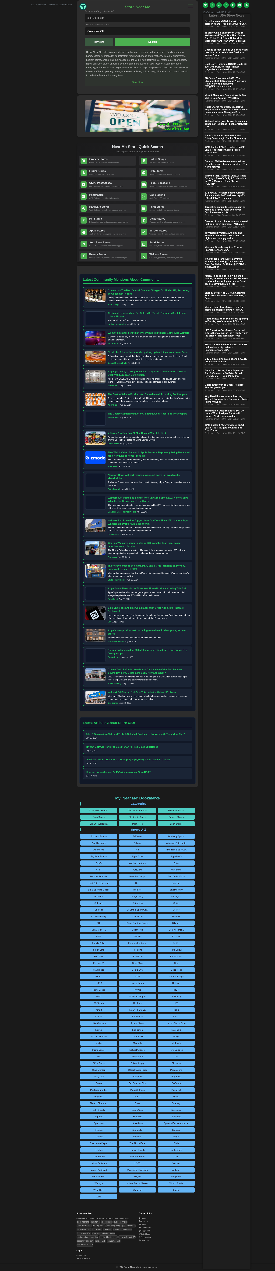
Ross (137, 1103)
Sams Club (137, 1110)
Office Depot (98, 1063)
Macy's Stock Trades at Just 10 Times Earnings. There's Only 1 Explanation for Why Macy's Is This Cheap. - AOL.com (225, 179)
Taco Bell (137, 1136)
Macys (176, 1036)
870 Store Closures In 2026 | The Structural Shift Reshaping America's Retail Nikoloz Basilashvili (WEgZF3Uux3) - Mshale (225, 82)
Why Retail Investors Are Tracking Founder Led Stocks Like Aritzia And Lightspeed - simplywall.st (225, 235)
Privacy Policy (81, 1255)
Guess (98, 976)
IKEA (98, 996)
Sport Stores (176, 823)
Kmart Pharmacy (137, 1010)
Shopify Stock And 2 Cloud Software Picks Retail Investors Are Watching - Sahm (225, 295)
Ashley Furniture (137, 863)
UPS (176, 1156)
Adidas (137, 843)
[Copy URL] (246, 5)
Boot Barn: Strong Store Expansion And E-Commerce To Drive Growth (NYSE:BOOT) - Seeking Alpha (224, 373)
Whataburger (98, 1176)
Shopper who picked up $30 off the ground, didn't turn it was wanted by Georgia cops (147, 652)
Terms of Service (83, 1258)
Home (143, 1218)
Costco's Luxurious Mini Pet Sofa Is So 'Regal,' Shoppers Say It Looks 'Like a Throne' (147, 315)
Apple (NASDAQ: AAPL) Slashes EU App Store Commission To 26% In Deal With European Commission (147, 373)
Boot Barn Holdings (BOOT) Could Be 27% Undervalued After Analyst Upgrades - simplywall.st (226, 67)
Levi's (176, 1016)
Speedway (137, 1123)
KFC (176, 1003)
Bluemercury (176, 889)
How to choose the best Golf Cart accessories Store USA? (118, 772)
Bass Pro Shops (137, 876)
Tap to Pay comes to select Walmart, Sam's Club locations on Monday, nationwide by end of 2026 (147, 567)
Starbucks (137, 1130)
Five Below (176, 949)
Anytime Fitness (99, 856)
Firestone (137, 949)
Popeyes (98, 1096)
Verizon (176, 1163)
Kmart (99, 1010)
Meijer (99, 1043)
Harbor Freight (176, 976)
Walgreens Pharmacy (137, 1170)
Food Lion (137, 956)
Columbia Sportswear (137, 909)
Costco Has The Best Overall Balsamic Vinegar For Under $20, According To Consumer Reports (148, 292)
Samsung (176, 1110)
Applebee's (176, 856)
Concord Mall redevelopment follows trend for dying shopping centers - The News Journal (226, 164)
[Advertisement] (48, 53)
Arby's (99, 863)
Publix (137, 1096)
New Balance (176, 1050)
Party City (99, 1076)
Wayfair (137, 1176)
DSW (98, 936)
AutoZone (137, 869)
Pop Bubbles (146, 1237)
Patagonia (137, 1076)
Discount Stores (176, 810)
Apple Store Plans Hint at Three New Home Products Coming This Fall (147, 588)
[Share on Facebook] (212, 5)
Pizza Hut (176, 1090)
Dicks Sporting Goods (137, 923)
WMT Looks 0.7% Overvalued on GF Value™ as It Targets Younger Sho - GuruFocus (225, 428)
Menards (137, 1043)
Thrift (176, 1143)
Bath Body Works (176, 876)
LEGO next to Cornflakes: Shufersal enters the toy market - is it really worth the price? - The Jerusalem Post (226, 333)
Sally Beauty (99, 1110)
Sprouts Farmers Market (176, 1123)
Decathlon (137, 916)
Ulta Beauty (99, 1156)
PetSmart (176, 1083)
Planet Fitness (137, 1090)
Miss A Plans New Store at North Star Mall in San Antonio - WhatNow (225, 96)
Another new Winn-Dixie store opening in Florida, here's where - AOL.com (226, 320)
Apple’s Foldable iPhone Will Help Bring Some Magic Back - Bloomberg (225, 136)
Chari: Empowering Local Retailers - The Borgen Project (225, 386)
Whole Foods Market (137, 1183)
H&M (137, 976)
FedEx (176, 943)
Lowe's (98, 1030)
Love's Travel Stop (176, 1023)
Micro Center (98, 1050)
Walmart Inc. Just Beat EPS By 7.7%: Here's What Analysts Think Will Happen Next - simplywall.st (225, 413)
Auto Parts (176, 869)
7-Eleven (137, 836)
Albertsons (98, 849)
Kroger (98, 1016)
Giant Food (98, 970)
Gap (176, 963)
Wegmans (176, 1176)
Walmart (176, 1170)
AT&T (99, 869)
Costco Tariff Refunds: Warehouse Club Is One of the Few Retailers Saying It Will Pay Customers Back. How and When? (145, 671)
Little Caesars (99, 1023)
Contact (144, 1224)
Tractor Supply (137, 1150)
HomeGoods (98, 990)
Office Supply (137, 1063)
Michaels (176, 1043)
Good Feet (176, 970)
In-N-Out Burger (137, 996)
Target (176, 1136)
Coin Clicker (145, 1234)
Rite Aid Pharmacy (99, 1103)
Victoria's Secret (99, 1170)
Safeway (176, 1103)
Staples (98, 1130)
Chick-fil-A (137, 903)
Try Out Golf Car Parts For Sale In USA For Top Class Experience (122, 746)
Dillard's (176, 923)
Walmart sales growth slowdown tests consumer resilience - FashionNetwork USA (226, 124)
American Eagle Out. (176, 849)
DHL (99, 923)
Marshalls (176, 1030)
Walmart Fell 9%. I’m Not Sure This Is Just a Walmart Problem (142, 692)
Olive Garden (99, 1070)
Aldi (137, 849)
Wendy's (99, 1183)
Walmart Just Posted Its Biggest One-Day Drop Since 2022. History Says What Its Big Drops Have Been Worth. (148, 499)
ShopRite (137, 1116)
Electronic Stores (137, 817)
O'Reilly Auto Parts (137, 1070)
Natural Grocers (137, 1050)
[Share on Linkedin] (226, 5)
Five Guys (99, 956)
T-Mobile (98, 1136)
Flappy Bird (145, 1231)
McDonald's (137, 1036)
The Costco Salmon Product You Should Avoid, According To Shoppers (147, 394)
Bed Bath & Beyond (99, 883)
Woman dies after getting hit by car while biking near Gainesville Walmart (148, 332)
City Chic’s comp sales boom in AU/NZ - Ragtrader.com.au (226, 360)
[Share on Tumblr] (233, 5)
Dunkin (137, 936)
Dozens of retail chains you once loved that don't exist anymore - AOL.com (226, 222)
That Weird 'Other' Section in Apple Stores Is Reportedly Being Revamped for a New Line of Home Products (149, 454)
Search (152, 42)
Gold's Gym (137, 970)
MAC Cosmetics (99, 1036)
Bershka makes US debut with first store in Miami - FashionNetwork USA (226, 22)
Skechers (176, 1116)
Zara (98, 1196)
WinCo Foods (176, 1183)
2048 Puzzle (146, 1228)
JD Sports (99, 1003)
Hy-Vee (137, 990)
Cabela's (98, 903)
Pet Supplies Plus (137, 1083)
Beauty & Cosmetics (99, 810)
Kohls (176, 1010)
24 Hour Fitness (99, 836)
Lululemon (137, 1030)
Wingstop (137, 1190)
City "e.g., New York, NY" (97, 24)
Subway (176, 1130)
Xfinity (176, 1190)
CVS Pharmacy (98, 916)
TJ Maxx (99, 1150)
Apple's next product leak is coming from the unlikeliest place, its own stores (147, 632)
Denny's (176, 916)
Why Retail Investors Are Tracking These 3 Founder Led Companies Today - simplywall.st (227, 399)
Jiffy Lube (137, 1003)
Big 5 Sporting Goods (98, 889)
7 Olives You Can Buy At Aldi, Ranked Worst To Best (137, 433)
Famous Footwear (137, 943)
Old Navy (176, 1063)
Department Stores (137, 810)
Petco (99, 1083)
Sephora (99, 1116)
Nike (99, 1056)
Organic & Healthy (99, 823)
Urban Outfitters (99, 1163)
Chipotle (99, 909)
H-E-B (99, 983)
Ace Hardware (99, 843)
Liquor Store (137, 1023)
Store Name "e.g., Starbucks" (99, 11)
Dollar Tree (137, 929)
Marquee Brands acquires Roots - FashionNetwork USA (223, 248)
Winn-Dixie (98, 1190)
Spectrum (99, 1123)
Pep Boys (176, 1076)
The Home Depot (98, 1143)
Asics (176, 863)
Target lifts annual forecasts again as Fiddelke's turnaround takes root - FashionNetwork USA (225, 210)
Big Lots (137, 889)
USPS (137, 1163)
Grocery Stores (176, 817)
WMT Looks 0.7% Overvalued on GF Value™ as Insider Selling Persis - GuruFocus (225, 150)
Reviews (99, 42)
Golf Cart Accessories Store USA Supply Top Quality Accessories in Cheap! (128, 759)
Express (176, 936)
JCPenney (176, 996)
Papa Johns (176, 1070)
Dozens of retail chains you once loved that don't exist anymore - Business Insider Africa (226, 52)
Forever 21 (98, 963)
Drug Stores (99, 817)
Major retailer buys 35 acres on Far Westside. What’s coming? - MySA (224, 308)
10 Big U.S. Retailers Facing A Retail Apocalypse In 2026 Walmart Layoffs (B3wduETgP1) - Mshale (225, 195)
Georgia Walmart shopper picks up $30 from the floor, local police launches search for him (144, 545)
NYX (176, 1056)
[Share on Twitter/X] (205, 5)
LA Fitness (137, 1016)
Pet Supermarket (98, 1090)
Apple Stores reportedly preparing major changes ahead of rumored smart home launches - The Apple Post (226, 109)
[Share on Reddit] (219, 5)
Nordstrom (137, 1056)
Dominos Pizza (176, 929)
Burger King (137, 896)
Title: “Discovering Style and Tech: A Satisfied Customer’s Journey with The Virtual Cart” (135, 734)
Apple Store (137, 856)
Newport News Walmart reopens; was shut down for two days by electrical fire (144, 477)
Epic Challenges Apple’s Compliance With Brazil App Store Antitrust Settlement (145, 609)
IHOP (176, 990)
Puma (176, 1096)
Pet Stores (137, 823)
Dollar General (99, 929)
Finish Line (98, 949)
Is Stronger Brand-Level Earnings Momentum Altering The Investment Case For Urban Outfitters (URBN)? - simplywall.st (225, 262)
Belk (137, 883)
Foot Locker (176, 956)
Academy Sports (176, 836)
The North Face (137, 1143)
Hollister (176, 983)
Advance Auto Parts (176, 843)
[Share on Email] (239, 5)
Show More (137, 82)
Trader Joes (176, 1150)
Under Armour (137, 1156)
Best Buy (176, 883)
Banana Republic (98, 876)
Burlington (176, 896)
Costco (176, 909)
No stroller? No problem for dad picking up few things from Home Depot (148, 352)
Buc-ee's (98, 896)
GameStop (137, 963)
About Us (144, 1221)
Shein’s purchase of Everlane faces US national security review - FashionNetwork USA (226, 347)
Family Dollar (98, 943)
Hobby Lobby (137, 983)
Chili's (176, 903)
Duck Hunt (145, 1240)
